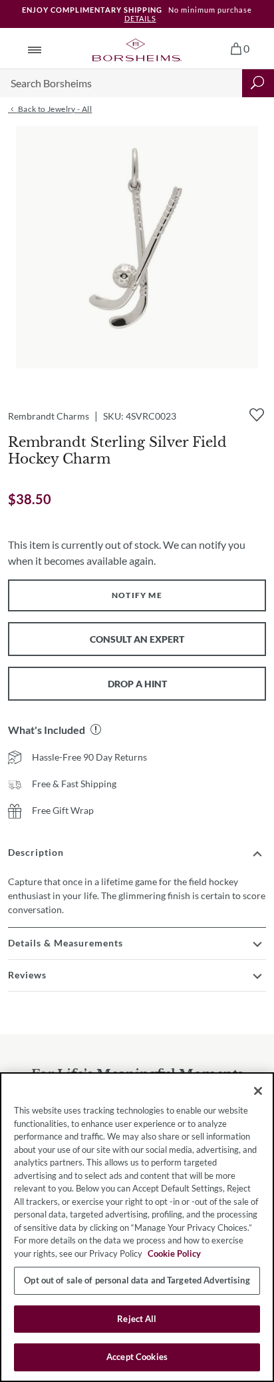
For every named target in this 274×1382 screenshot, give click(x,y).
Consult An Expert (137, 639)
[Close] (258, 1091)
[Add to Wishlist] (256, 415)
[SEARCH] (258, 83)
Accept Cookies (137, 1356)
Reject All (136, 1318)
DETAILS (140, 18)
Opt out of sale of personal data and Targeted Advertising (136, 1280)
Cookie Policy (174, 1253)
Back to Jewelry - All (54, 109)
